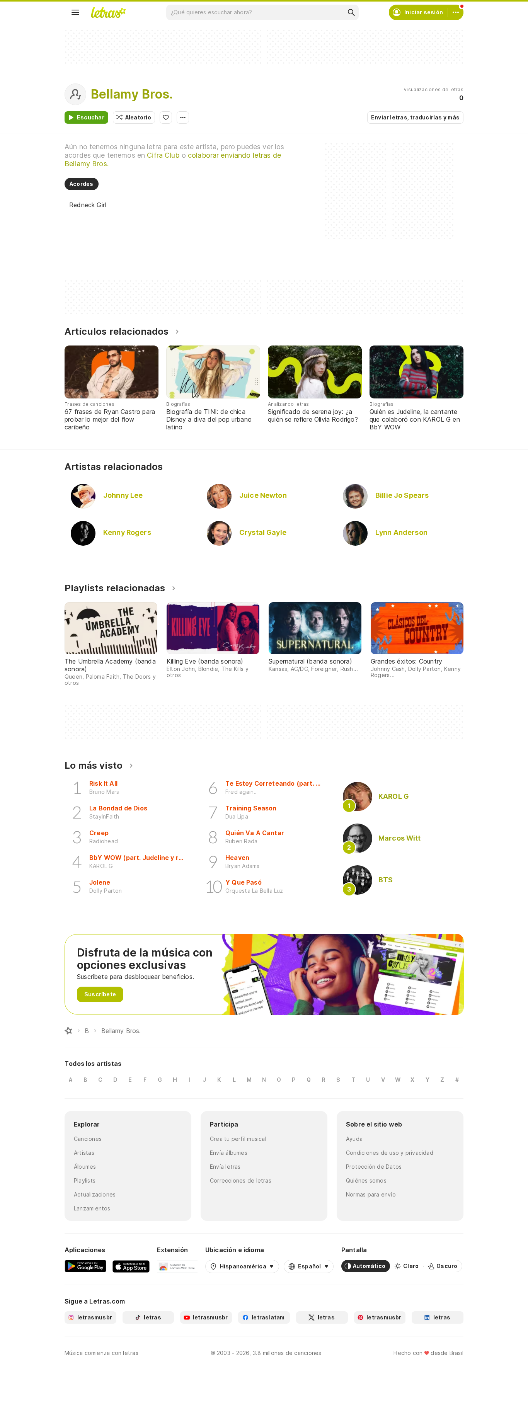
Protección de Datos (374, 1166)
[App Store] (131, 1266)
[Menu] (75, 12)
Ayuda (354, 1138)
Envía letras (225, 1166)
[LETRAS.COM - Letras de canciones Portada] (108, 12)
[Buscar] (351, 12)
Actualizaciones (95, 1194)
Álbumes (85, 1166)
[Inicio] (68, 1031)
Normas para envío (371, 1194)
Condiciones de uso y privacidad (389, 1152)
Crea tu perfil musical (238, 1138)
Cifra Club (163, 155)
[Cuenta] (455, 12)
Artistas (84, 1152)
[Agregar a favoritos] (166, 117)
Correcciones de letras (240, 1180)
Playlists (84, 1180)
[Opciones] (183, 117)
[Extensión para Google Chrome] (177, 1266)
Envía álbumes (228, 1152)
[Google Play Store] (85, 1266)
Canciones (88, 1138)
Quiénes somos (366, 1180)
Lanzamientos (92, 1208)
